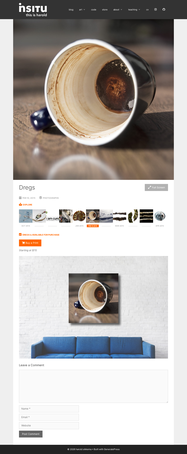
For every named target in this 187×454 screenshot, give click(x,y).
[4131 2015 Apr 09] (160, 221)
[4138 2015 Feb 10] (92, 221)
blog (71, 9)
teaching (132, 9)
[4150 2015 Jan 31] (79, 221)
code (93, 9)
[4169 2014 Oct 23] (52, 221)
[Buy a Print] (93, 357)
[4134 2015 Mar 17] (133, 221)
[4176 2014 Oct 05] (39, 221)
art (80, 9)
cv (147, 9)
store (105, 9)
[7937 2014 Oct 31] (66, 221)
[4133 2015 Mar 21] (146, 221)
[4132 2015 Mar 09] (119, 221)
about (116, 9)
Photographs (51, 198)
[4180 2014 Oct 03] (25, 221)
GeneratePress (112, 449)
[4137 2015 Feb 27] (106, 221)
